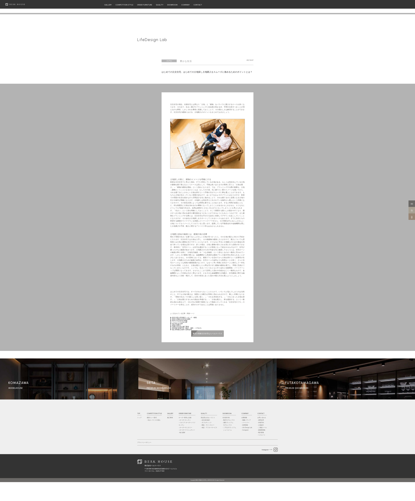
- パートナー (245, 422)
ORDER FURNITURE (144, 5)
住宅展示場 (226, 417)
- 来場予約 (260, 422)
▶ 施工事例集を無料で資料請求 (181, 329)
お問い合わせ (261, 417)
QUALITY (159, 5)
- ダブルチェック (206, 422)
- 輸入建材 (182, 432)
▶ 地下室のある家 (176, 323)
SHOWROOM (172, 5)
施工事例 (170, 417)
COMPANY (185, 5)
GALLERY (108, 5)
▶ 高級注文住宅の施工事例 (179, 326)
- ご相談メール (262, 427)
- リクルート (261, 435)
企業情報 (244, 417)
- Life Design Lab (246, 427)
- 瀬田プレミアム (228, 424)
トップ (139, 417)
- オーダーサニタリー (185, 427)
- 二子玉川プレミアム (229, 429)
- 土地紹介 (260, 425)
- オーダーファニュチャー (187, 430)
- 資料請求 (260, 420)
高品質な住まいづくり (208, 417)
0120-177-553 (160, 471)
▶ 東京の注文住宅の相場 (178, 320)
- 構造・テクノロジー (207, 425)
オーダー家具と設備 (185, 417)
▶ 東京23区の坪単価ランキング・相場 (183, 317)
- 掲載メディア (246, 420)
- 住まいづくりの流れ (153, 420)
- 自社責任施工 (205, 420)
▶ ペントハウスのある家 (178, 322)
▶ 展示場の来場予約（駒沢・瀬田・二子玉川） (186, 328)
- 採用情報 (244, 425)
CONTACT (198, 5)
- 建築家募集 (261, 430)
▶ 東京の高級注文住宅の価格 (180, 319)
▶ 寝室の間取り (175, 325)
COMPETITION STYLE (124, 5)
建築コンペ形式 (152, 417)
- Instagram (245, 430)
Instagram (265, 450)
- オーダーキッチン (185, 420)
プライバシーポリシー (144, 442)
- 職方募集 (260, 432)
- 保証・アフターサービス (209, 427)
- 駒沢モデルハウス (229, 420)
